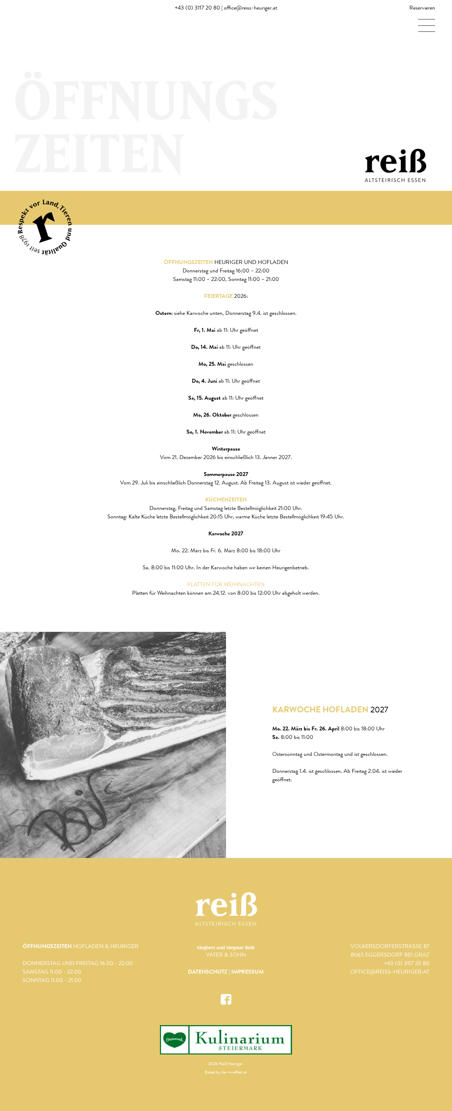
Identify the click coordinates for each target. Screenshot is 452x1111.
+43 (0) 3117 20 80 (197, 8)
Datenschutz (207, 972)
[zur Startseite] (226, 909)
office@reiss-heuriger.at (250, 8)
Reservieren (422, 8)
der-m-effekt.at (234, 1073)
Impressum (247, 972)
